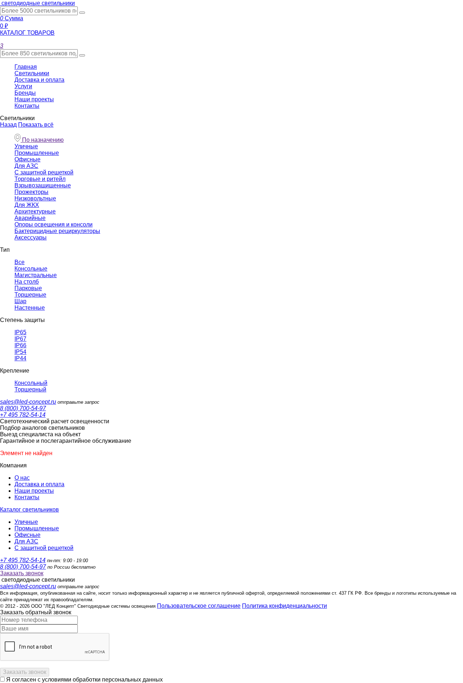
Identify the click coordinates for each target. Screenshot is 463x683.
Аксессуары (30, 237)
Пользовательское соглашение (199, 606)
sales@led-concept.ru (28, 402)
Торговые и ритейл (39, 179)
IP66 (20, 345)
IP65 (20, 332)
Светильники (31, 73)
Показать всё (36, 125)
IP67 (20, 339)
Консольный (30, 383)
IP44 (20, 358)
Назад (8, 125)
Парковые (28, 288)
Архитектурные (35, 211)
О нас (22, 478)
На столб (26, 282)
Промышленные (36, 153)
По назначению (42, 140)
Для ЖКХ (26, 205)
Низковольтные (35, 198)
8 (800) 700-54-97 (23, 408)
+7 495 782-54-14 (23, 415)
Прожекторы (31, 192)
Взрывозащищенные (42, 185)
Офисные (27, 159)
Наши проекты (34, 99)
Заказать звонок (21, 573)
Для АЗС (26, 166)
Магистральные (35, 275)
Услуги (23, 86)
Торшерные (30, 295)
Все (19, 262)
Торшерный (30, 389)
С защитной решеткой (43, 172)
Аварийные (30, 218)
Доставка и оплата (39, 80)
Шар (20, 301)
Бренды (25, 93)
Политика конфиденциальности (284, 606)
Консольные (30, 269)
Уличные (26, 146)
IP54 (20, 352)
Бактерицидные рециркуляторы (57, 231)
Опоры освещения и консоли (53, 224)
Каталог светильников (29, 509)
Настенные (29, 308)
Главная (25, 67)
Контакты (26, 106)
